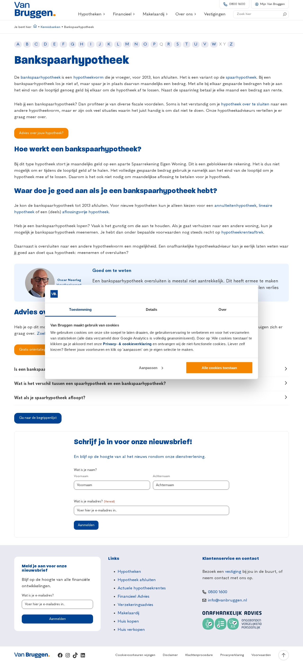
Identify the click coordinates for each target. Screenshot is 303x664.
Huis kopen (128, 621)
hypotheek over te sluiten (245, 104)
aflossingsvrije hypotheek (85, 212)
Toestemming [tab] (80, 309)
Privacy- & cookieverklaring (127, 344)
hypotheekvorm (88, 77)
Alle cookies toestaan (219, 368)
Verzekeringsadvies (135, 605)
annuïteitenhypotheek (235, 205)
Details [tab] (151, 309)
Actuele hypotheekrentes (142, 588)
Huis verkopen (131, 630)
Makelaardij (153, 14)
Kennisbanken (50, 27)
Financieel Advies (133, 596)
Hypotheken (90, 14)
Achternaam (161, 476)
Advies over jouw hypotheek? (41, 133)
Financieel (122, 14)
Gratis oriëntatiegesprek (37, 349)
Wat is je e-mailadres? (38, 595)
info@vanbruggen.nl (227, 600)
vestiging (233, 571)
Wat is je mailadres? (94, 501)
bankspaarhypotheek (41, 77)
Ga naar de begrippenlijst (38, 418)
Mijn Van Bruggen (272, 4)
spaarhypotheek (241, 77)
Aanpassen (148, 368)
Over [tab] (222, 309)
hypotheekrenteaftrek (242, 232)
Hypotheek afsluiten (137, 580)
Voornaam (81, 476)
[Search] (285, 14)
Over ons (184, 14)
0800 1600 (237, 4)
